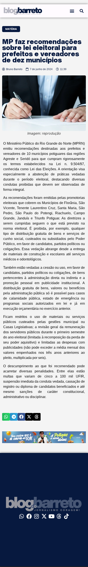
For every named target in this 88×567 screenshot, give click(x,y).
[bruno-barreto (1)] (44, 442)
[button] (71, 10)
